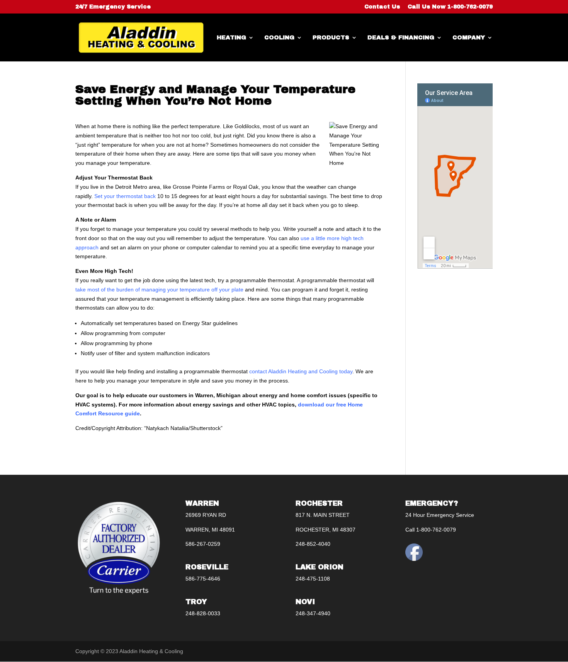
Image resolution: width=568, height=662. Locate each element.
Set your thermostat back (125, 196)
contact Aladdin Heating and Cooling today (300, 371)
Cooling (279, 38)
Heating (231, 38)
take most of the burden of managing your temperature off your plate (159, 289)
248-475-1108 (313, 579)
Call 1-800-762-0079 (430, 530)
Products (331, 38)
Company (468, 38)
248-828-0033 (202, 613)
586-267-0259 (202, 544)
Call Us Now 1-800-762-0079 (450, 7)
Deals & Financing (400, 38)
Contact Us (382, 7)
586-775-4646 (202, 579)
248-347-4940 (313, 613)
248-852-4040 (313, 544)
